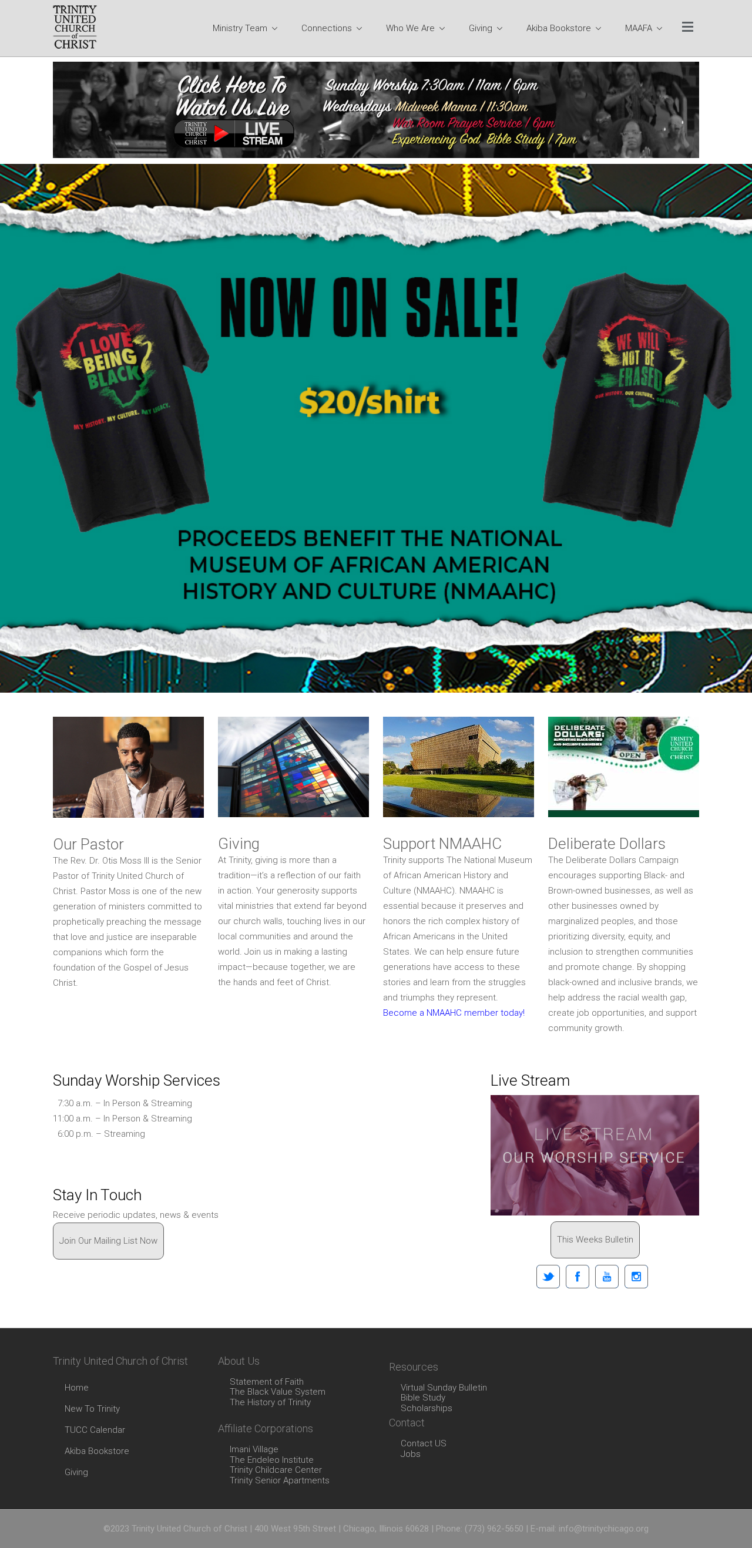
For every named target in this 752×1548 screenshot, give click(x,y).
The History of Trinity (270, 1403)
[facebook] (577, 1276)
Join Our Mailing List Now (108, 1240)
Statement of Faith (267, 1382)
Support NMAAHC (442, 843)
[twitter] (548, 1276)
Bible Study (423, 1398)
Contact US (423, 1444)
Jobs (411, 1454)
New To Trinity (92, 1408)
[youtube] (607, 1276)
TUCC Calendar (95, 1430)
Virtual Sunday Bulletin (444, 1388)
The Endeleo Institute (272, 1460)
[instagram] (636, 1276)
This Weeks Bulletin (595, 1239)
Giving (239, 843)
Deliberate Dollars (607, 843)
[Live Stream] (595, 1155)
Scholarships (426, 1408)
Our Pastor (88, 844)
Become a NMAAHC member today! (454, 1013)
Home (77, 1387)
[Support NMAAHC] (458, 767)
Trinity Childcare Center (276, 1470)
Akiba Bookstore (97, 1451)
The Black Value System (277, 1392)
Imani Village (254, 1450)
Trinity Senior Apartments (280, 1481)
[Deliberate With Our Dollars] (623, 767)
